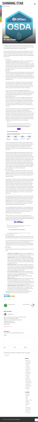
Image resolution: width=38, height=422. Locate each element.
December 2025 (28, 361)
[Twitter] (6, 296)
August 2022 (28, 384)
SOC (13, 299)
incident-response (29, 400)
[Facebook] (4, 296)
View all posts (7, 326)
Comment (5, 335)
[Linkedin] (8, 296)
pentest (27, 404)
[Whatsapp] (10, 296)
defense (27, 397)
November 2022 (28, 381)
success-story (6, 37)
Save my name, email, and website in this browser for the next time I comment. (17, 352)
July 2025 (27, 364)
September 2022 (28, 382)
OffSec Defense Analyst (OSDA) (13, 61)
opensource (28, 403)
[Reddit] (1, 10)
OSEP (27, 120)
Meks (12, 419)
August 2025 (28, 363)
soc (26, 405)
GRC (26, 398)
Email (15, 347)
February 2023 (28, 379)
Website (25, 347)
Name (5, 347)
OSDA (10, 299)
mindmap (27, 401)
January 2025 (28, 367)
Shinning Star (12, 3)
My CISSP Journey (26, 304)
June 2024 (27, 370)
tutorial (27, 410)
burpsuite (27, 395)
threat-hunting (28, 408)
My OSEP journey (11, 304)
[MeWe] (1, 15)
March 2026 (28, 360)
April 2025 (27, 366)
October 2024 (28, 369)
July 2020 (27, 387)
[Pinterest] (1, 14)
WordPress (18, 419)
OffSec (6, 299)
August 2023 (28, 373)
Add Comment (21, 41)
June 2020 (27, 388)
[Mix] (1, 17)
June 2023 (27, 375)
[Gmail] (12, 296)
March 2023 (28, 378)
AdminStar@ (12, 41)
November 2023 (28, 372)
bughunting (28, 394)
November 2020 (28, 385)
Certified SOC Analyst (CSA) (24, 90)
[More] (13, 296)
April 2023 (27, 376)
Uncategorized (28, 411)
